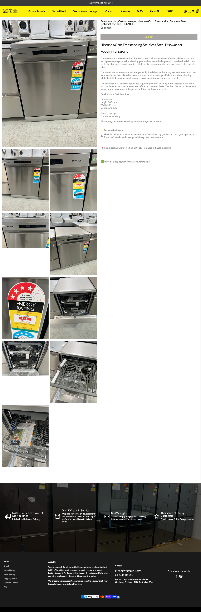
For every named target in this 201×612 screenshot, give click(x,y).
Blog (5, 587)
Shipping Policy (10, 578)
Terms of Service (11, 582)
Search (6, 566)
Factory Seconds (36, 11)
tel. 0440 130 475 (124, 575)
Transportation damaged (85, 11)
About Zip (155, 11)
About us (125, 11)
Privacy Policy (9, 574)
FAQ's (140, 11)
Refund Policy (9, 570)
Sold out (149, 36)
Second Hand (59, 11)
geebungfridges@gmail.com (128, 570)
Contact (109, 11)
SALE (170, 11)
